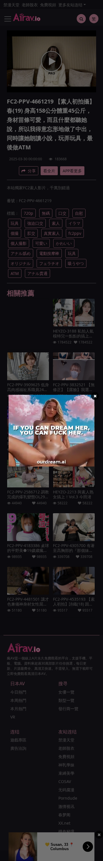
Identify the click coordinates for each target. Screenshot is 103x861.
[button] (95, 396)
